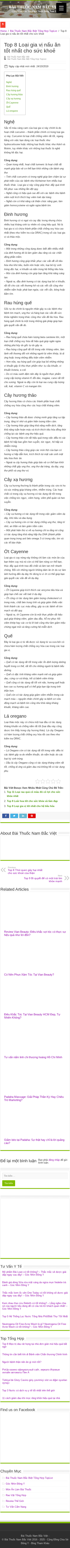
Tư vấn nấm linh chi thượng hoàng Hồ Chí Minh (33, 1057)
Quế (8, 107)
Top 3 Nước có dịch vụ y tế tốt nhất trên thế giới (28, 1390)
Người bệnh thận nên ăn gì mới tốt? (21, 1362)
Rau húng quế (13, 90)
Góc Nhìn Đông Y (15, 1483)
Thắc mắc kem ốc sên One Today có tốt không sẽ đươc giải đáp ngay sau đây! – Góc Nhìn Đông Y (35, 1294)
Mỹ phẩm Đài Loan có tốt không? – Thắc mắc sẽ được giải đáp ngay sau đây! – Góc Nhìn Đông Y (34, 1273)
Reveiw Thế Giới (15, 1501)
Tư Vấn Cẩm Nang (16, 1506)
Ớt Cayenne (12, 102)
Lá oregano (12, 111)
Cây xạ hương (13, 98)
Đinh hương (12, 86)
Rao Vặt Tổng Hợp (16, 1495)
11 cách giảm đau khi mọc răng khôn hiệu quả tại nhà (31, 1398)
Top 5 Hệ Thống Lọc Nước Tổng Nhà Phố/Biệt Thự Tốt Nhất (35, 1316)
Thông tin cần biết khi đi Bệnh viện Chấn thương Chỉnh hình (34, 1354)
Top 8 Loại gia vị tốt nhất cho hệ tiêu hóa (30, 806)
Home (3, 31)
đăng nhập (54, 1159)
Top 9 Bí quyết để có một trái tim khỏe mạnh (43, 878)
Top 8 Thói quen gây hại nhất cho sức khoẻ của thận (25, 870)
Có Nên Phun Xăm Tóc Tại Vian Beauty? (29, 974)
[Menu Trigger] (61, 8)
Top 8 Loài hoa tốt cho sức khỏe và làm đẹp (32, 801)
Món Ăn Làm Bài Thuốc (18, 1489)
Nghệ (9, 82)
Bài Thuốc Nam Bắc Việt (18, 57)
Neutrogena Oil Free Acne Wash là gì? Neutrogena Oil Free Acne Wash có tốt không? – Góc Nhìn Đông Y (34, 1325)
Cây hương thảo (14, 94)
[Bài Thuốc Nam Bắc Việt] (35, 9)
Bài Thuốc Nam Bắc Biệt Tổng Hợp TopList (33, 31)
